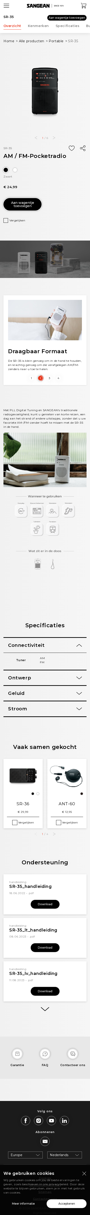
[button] (36, 137)
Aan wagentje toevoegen (67, 17)
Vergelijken (17, 220)
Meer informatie (23, 1203)
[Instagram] (38, 1120)
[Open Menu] (6, 6)
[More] (45, 1009)
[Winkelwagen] (84, 6)
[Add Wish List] (71, 148)
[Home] (45, 6)
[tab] (45, 645)
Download (45, 904)
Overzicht (12, 26)
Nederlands (59, 1155)
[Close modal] (84, 1173)
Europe (16, 1155)
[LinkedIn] (64, 1120)
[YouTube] (51, 1120)
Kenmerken (38, 26)
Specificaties (68, 26)
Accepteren (66, 1203)
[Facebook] (25, 1120)
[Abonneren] (45, 1141)
